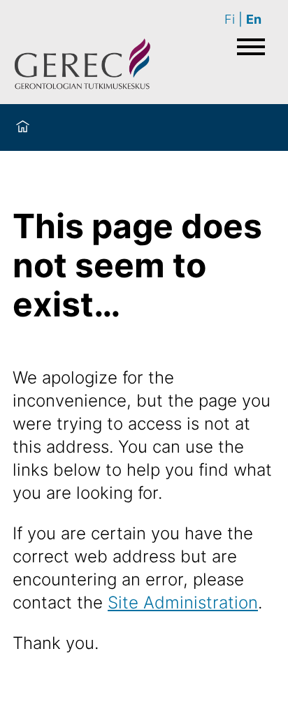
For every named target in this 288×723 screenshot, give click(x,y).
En (253, 19)
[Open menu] (251, 46)
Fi (229, 19)
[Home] (22, 127)
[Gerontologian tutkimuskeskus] (82, 66)
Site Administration (183, 602)
